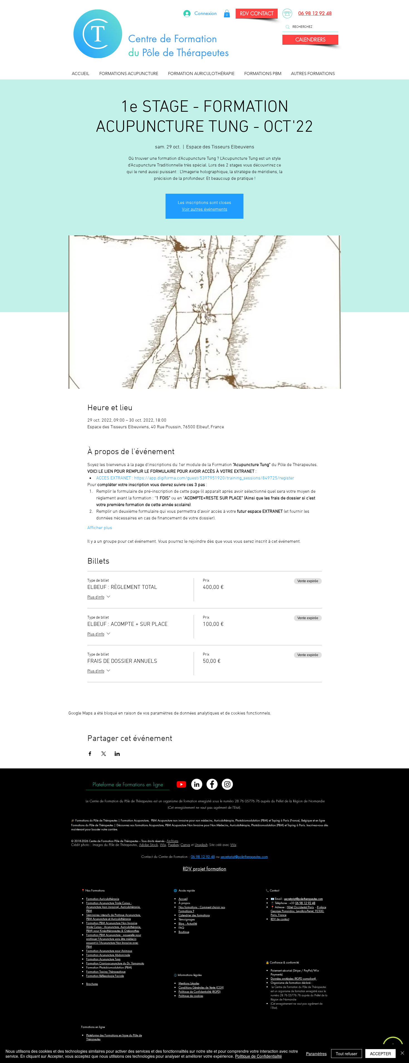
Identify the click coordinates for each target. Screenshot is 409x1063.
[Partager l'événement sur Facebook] (90, 753)
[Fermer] (402, 1054)
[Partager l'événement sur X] (103, 753)
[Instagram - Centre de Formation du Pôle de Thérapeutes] (227, 784)
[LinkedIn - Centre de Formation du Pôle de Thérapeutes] (196, 784)
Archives (172, 840)
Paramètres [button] (316, 1053)
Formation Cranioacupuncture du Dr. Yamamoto (115, 963)
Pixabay (173, 844)
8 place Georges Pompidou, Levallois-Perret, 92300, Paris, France (298, 911)
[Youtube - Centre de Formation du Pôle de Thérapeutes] (181, 784)
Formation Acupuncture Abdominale (108, 955)
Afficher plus (99, 528)
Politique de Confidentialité (258, 1056)
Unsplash (201, 844)
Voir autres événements (204, 209)
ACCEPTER (380, 1053)
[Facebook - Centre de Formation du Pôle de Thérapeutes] (212, 784)
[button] (130, 73)
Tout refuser (346, 1053)
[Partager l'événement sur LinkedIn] (117, 753)
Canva (185, 844)
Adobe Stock (148, 844)
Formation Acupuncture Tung (103, 959)
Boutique (184, 932)
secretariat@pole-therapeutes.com (244, 856)
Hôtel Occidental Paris (300, 907)
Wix (163, 844)
